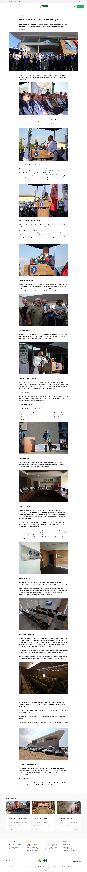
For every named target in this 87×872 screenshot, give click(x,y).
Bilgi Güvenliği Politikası (32, 850)
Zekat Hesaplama (31, 844)
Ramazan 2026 (13, 847)
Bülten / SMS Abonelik (68, 850)
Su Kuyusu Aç (12, 845)
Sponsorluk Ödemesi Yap (51, 844)
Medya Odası (66, 847)
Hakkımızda (66, 844)
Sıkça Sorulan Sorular (32, 847)
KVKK (28, 845)
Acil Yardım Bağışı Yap (14, 844)
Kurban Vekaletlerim (50, 845)
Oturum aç (69, 6)
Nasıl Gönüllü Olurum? (32, 848)
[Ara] (29, 6)
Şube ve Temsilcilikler (68, 848)
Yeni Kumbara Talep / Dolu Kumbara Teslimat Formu (51, 849)
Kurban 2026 (12, 848)
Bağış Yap (80, 6)
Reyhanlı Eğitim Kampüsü (51, 847)
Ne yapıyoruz (13, 6)
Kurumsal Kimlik (67, 845)
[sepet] (74, 6)
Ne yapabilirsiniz (23, 6)
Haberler (23, 15)
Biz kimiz (6, 6)
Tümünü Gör (77, 798)
